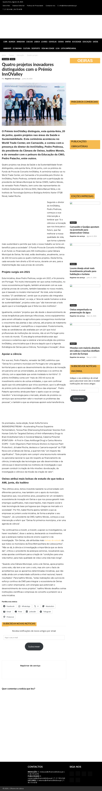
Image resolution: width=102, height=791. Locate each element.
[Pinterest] (89, 13)
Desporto (35, 48)
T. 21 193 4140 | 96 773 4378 (12, 9)
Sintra (68, 42)
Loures (44, 42)
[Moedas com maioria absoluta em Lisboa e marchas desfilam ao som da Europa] (85, 334)
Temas (11, 55)
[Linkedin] (84, 13)
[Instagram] (80, 13)
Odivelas (53, 42)
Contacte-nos (50, 6)
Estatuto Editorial (18, 6)
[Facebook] (75, 13)
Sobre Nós (6, 6)
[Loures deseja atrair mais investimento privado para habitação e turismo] (85, 254)
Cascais (29, 42)
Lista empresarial (68, 48)
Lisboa (37, 42)
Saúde (95, 42)
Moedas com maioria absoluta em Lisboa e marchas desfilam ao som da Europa (85, 351)
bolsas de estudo (53, 540)
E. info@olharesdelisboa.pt (67, 6)
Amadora (21, 42)
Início (4, 55)
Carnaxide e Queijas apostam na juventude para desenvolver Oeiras (84, 230)
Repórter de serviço (12, 79)
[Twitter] (93, 13)
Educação (87, 42)
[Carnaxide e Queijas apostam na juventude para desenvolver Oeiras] (85, 213)
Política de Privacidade (35, 6)
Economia (17, 48)
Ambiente (7, 48)
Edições (73, 222)
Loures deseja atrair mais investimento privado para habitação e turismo (83, 271)
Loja (58, 48)
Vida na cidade (47, 48)
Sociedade (76, 42)
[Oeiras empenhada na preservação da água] (85, 295)
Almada (12, 42)
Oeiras (61, 42)
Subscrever (34, 646)
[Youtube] (97, 13)
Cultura (26, 48)
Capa (5, 42)
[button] (99, 41)
